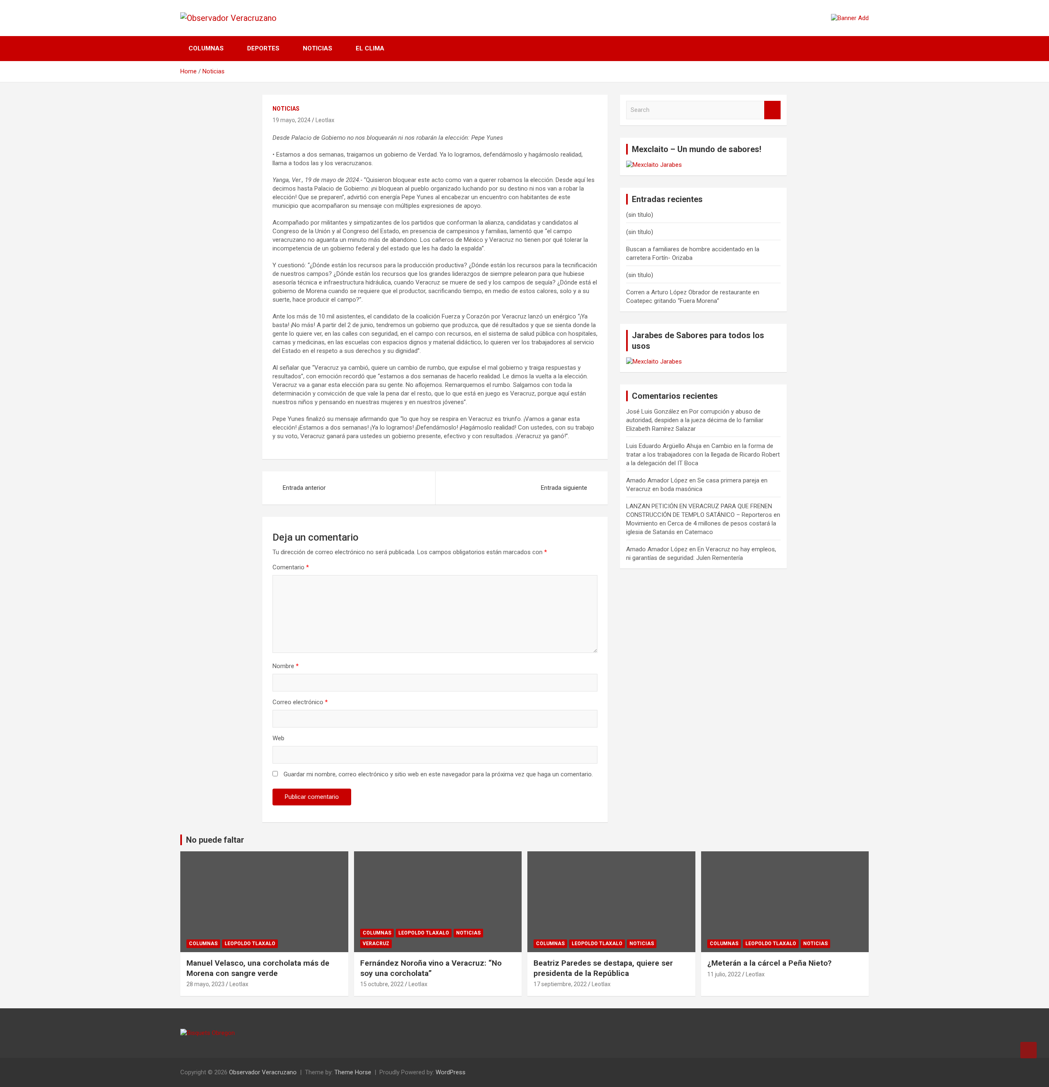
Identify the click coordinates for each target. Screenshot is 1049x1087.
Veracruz (376, 943)
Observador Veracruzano (263, 1072)
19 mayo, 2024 (291, 120)
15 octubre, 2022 (382, 984)
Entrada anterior (304, 487)
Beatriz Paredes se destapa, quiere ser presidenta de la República (603, 968)
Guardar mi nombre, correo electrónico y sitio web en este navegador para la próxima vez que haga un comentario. (438, 774)
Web (278, 738)
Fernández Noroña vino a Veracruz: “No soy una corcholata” (431, 968)
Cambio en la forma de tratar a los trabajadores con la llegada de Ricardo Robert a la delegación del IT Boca (703, 454)
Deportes (263, 48)
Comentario (290, 567)
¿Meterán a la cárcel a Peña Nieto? (769, 963)
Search (772, 110)
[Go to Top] (1028, 1050)
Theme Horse (352, 1072)
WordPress (450, 1072)
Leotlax (325, 120)
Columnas (206, 48)
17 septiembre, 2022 (560, 984)
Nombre (285, 666)
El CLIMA (370, 48)
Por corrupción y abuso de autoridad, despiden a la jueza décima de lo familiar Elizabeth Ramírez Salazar (694, 420)
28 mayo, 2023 (205, 984)
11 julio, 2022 (724, 974)
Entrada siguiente (564, 487)
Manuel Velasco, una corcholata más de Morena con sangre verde (257, 968)
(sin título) (639, 214)
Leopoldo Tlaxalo (250, 943)
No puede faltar (215, 840)
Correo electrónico (300, 702)
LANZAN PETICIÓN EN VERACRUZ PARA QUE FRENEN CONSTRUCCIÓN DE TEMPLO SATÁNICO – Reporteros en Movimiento (703, 515)
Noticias (317, 48)
